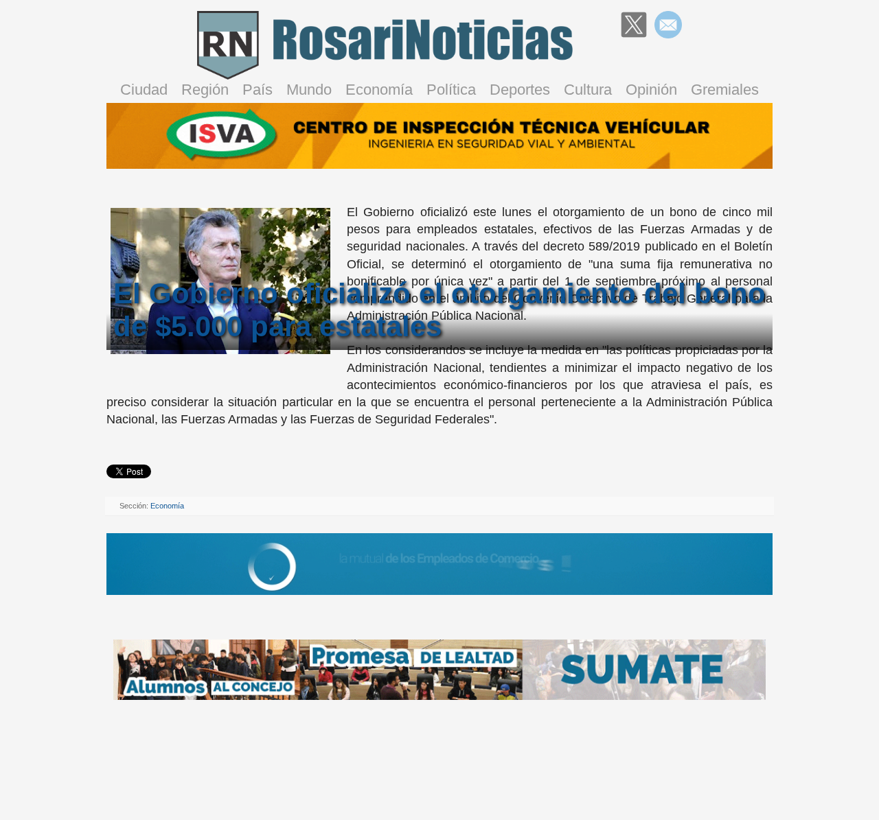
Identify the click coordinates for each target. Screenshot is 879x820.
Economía (379, 89)
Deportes (520, 89)
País (257, 89)
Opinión (651, 89)
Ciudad (144, 89)
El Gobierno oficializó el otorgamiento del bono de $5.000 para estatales (439, 309)
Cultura (588, 89)
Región (205, 89)
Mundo (309, 89)
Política (451, 89)
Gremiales (725, 89)
